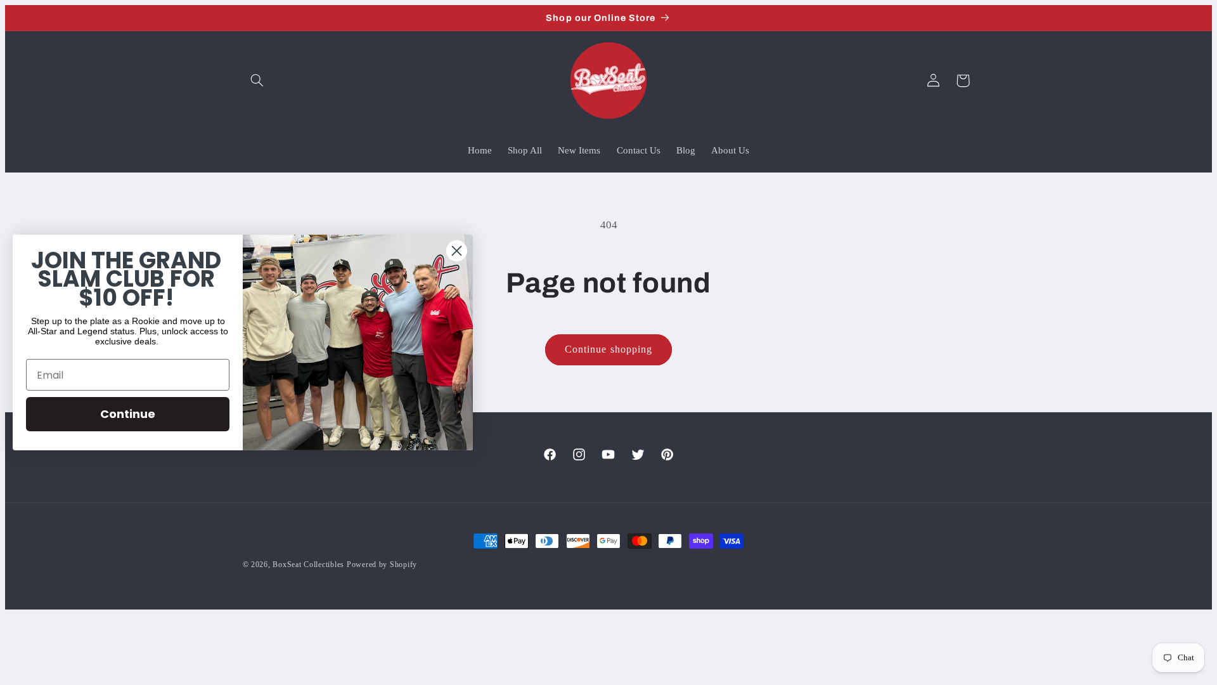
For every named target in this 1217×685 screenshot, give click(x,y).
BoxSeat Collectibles (308, 564)
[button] (257, 80)
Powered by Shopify (382, 564)
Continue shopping (608, 349)
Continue (127, 414)
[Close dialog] (457, 251)
